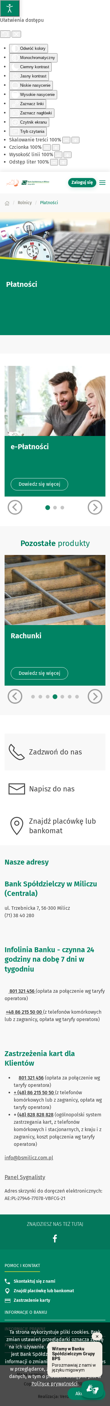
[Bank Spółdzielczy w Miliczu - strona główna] (27, 182)
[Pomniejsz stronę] (66, 140)
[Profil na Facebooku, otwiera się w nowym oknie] (55, 1238)
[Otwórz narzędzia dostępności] (10, 8)
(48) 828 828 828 (35, 1115)
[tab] (47, 507)
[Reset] (5, 34)
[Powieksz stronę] (75, 140)
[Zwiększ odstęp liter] (63, 162)
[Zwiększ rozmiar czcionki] (56, 147)
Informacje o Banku (26, 1312)
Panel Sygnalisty (25, 1177)
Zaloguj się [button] (82, 182)
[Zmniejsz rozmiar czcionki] (47, 147)
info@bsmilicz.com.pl (29, 1158)
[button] (102, 182)
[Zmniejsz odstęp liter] (54, 162)
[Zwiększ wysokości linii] (68, 155)
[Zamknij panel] (16, 34)
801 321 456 (31, 1078)
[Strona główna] (7, 202)
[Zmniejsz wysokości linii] (58, 155)
